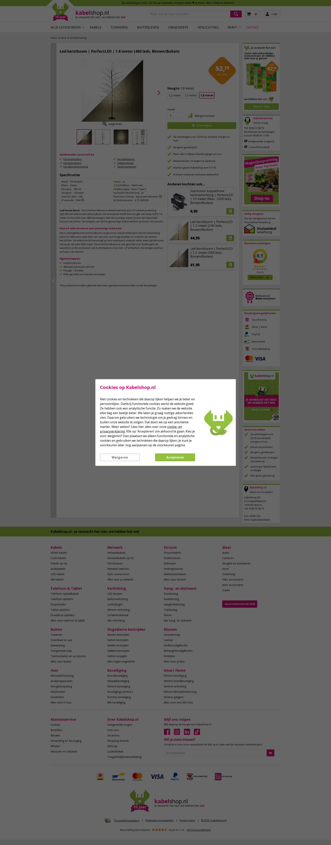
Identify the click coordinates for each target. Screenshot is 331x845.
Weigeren (120, 457)
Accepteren (175, 457)
